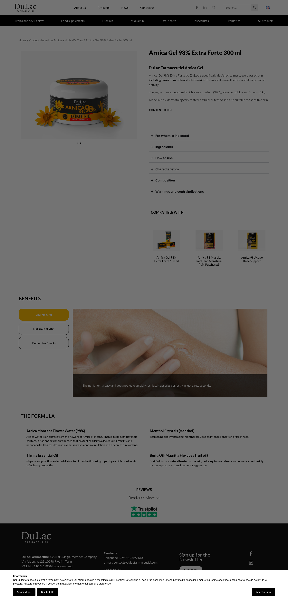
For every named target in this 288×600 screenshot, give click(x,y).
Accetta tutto (263, 592)
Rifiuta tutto (47, 592)
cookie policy (253, 579)
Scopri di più (24, 592)
